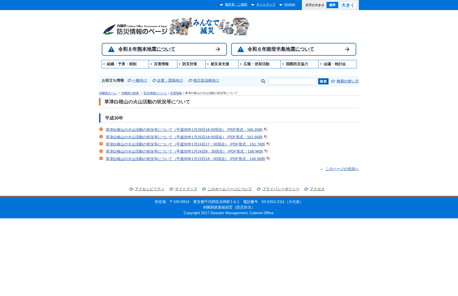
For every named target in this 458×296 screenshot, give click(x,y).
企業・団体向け (170, 80)
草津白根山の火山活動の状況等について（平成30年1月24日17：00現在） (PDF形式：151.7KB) (185, 144)
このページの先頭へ (342, 169)
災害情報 (176, 93)
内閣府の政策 (130, 93)
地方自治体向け (206, 80)
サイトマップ (265, 4)
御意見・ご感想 (236, 4)
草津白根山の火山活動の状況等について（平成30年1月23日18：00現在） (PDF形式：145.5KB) (185, 159)
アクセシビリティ (150, 189)
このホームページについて (230, 189)
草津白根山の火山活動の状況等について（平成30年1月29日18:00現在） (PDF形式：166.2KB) (184, 130)
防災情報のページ (155, 93)
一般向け (139, 80)
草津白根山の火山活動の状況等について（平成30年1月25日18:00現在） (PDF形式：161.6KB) (184, 137)
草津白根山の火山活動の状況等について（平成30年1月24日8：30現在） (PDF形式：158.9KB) (184, 151)
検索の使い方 (348, 81)
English (289, 4)
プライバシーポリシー (281, 189)
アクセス (317, 189)
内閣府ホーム (108, 93)
